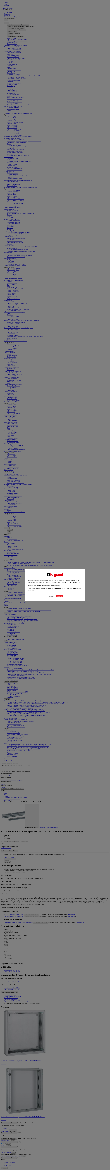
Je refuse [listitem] (51, 596)
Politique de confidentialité (43, 585)
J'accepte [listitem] (59, 596)
